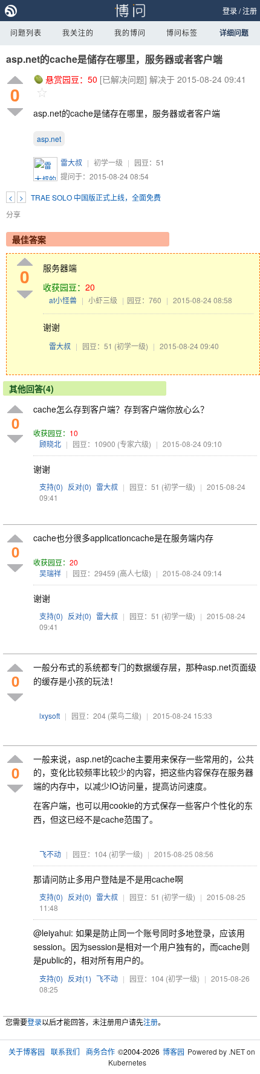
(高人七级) (134, 573)
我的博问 (130, 32)
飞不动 (50, 854)
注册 (249, 10)
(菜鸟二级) (124, 715)
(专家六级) (134, 444)
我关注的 (78, 32)
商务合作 (100, 1051)
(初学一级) (131, 346)
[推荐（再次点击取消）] (15, 80)
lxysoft (49, 715)
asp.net (49, 138)
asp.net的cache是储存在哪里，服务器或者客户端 (114, 59)
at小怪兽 (63, 300)
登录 (230, 10)
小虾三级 (102, 300)
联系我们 (65, 1051)
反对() (79, 486)
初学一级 (108, 162)
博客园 (173, 1051)
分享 (13, 214)
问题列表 (26, 32)
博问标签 (182, 32)
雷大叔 (71, 162)
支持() (51, 486)
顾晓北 (50, 444)
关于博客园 (26, 1051)
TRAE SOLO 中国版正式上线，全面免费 (96, 197)
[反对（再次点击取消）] (15, 112)
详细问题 (234, 32)
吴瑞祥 (50, 573)
